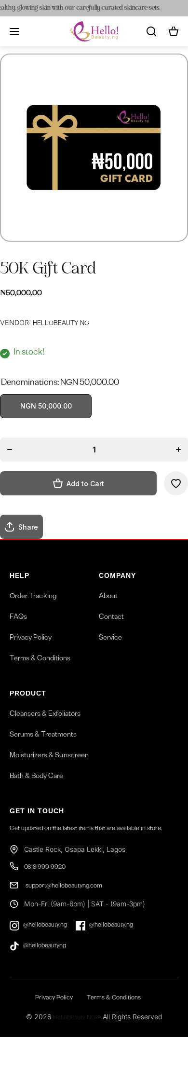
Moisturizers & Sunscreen (49, 756)
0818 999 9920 (45, 868)
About (108, 597)
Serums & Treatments (43, 735)
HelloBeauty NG (74, 1018)
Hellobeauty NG (61, 324)
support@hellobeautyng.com (63, 887)
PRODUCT (28, 693)
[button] (173, 31)
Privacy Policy (31, 638)
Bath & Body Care (36, 777)
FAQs (18, 618)
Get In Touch (37, 811)
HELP (19, 575)
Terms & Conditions (40, 659)
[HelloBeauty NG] (94, 31)
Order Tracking (33, 597)
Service (110, 638)
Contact (111, 618)
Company (117, 575)
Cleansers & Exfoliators (45, 715)
